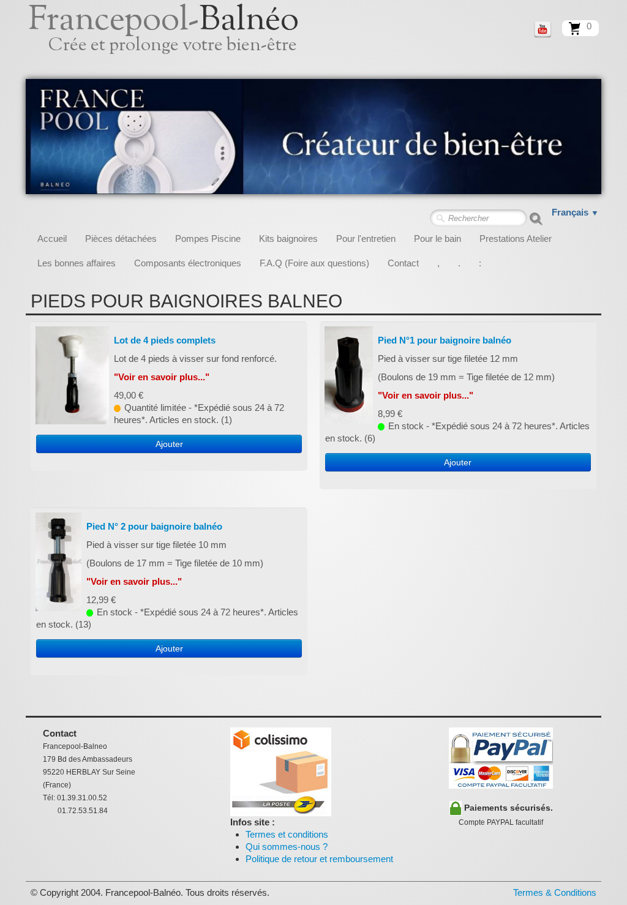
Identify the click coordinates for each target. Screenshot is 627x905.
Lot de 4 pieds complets (165, 340)
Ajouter (169, 444)
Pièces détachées (121, 238)
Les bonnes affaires (76, 263)
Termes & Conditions (554, 892)
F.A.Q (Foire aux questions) (314, 263)
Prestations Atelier (515, 238)
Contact (403, 263)
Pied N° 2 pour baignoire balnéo (154, 526)
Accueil (52, 238)
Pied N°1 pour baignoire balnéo (444, 340)
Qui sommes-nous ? (287, 846)
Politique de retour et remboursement (319, 859)
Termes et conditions (287, 834)
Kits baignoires (288, 238)
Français (575, 212)
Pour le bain (437, 238)
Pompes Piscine (208, 238)
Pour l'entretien (366, 238)
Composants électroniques (187, 263)
